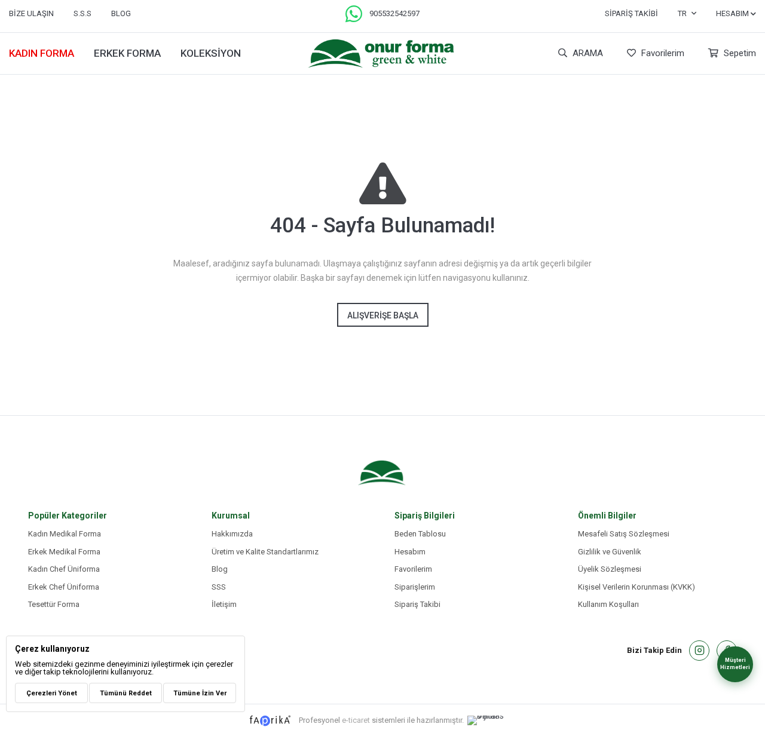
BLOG (121, 13)
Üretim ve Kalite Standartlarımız (265, 551)
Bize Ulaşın (31, 13)
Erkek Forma (127, 53)
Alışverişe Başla (382, 315)
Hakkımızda (232, 533)
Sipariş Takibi (631, 13)
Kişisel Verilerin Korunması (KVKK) (636, 586)
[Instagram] (699, 650)
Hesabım (410, 551)
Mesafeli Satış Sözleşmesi (623, 533)
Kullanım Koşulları (608, 604)
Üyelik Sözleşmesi (609, 569)
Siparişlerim (414, 586)
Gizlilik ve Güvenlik (609, 551)
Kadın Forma (41, 53)
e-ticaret (356, 719)
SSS (219, 586)
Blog (220, 569)
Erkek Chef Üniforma (63, 586)
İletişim (224, 604)
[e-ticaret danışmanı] (491, 720)
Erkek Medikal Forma (64, 551)
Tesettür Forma (53, 604)
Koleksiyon (210, 53)
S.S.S (82, 13)
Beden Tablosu (420, 533)
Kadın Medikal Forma (64, 533)
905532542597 (394, 13)
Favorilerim (661, 53)
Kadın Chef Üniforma (64, 569)
